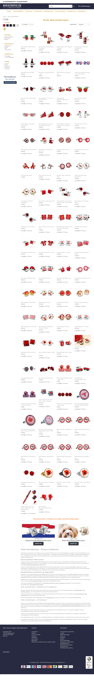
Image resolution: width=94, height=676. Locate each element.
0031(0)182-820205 (8, 634)
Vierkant (7, 67)
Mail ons (5, 636)
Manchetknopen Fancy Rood (82, 149)
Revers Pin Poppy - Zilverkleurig (82, 482)
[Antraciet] (14, 25)
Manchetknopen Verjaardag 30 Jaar (64, 457)
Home (4, 16)
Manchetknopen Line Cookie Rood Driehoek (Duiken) (46, 124)
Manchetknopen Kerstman (81, 226)
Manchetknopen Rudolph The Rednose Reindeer (46, 327)
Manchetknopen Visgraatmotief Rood (28, 99)
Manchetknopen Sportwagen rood (64, 73)
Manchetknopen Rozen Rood (28, 352)
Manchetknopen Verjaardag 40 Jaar (28, 457)
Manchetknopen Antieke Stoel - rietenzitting (46, 47)
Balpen (6, 39)
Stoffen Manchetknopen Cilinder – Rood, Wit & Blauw (28, 404)
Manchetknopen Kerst (37, 581)
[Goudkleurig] (4, 29)
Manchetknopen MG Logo (63, 149)
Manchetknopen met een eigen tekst (30, 610)
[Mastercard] (50, 666)
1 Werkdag (7, 56)
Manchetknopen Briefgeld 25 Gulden (82, 253)
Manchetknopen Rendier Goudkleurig (27, 201)
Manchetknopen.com (48, 662)
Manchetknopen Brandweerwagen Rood (62, 99)
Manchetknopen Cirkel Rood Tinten (81, 201)
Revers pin (7, 38)
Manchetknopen (9, 36)
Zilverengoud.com (60, 662)
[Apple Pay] (65, 666)
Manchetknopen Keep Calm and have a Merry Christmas (64, 227)
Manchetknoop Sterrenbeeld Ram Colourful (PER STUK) (81, 404)
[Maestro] (34, 666)
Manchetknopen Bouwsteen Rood (47, 201)
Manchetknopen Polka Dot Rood (29, 149)
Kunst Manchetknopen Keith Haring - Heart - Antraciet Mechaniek (45, 401)
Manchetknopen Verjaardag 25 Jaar (46, 457)
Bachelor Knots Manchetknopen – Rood (46, 73)
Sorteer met (73, 24)
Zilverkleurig (8, 49)
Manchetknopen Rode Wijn (27, 72)
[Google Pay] (71, 666)
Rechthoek (7, 66)
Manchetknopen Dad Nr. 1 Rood (46, 252)
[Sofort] (60, 666)
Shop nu (38, 543)
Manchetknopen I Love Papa (82, 326)
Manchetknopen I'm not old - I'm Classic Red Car (46, 99)
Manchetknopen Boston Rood (28, 252)
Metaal (6, 47)
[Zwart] (10, 25)
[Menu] (92, 657)
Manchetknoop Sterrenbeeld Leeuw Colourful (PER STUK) (28, 430)
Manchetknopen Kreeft (26, 175)
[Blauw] (7, 25)
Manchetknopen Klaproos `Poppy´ (47, 353)
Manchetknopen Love (80, 346)
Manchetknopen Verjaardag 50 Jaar (64, 430)
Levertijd (77, 350)
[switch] (89, 667)
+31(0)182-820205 (21, 1)
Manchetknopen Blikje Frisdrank (64, 352)
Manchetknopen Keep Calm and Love (46, 227)
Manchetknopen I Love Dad (63, 252)
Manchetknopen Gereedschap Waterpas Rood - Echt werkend (64, 201)
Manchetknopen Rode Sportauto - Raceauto (64, 47)
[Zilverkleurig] (17, 25)
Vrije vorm (7, 68)
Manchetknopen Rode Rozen (50, 577)
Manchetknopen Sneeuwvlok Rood (64, 176)
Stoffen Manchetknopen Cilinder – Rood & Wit (64, 378)
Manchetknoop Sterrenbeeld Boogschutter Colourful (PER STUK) (46, 431)
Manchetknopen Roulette (27, 378)
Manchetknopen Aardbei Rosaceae (80, 99)
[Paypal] (28, 666)
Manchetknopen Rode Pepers (28, 46)
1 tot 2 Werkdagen (9, 57)
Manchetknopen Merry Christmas (29, 326)
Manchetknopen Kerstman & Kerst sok (46, 150)
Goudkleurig (8, 45)
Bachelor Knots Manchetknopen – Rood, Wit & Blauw (82, 73)
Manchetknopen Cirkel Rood (28, 226)
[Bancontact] (55, 666)
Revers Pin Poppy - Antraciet (64, 482)
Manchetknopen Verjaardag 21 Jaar (82, 457)
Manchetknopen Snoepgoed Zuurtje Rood (28, 124)
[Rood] (4, 25)
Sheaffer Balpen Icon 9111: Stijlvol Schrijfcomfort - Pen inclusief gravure (27, 508)
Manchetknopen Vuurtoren (81, 123)
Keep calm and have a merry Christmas (54, 583)
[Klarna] (44, 666)
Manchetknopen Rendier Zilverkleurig (81, 176)
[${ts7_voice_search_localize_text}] (71, 6)
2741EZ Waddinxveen (9, 633)
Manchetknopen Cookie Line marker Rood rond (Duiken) (64, 124)
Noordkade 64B (7, 631)
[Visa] (39, 666)
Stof (6, 48)
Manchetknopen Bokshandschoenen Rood (45, 507)
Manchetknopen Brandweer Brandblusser (81, 47)
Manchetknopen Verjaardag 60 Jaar (82, 430)
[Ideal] (23, 666)
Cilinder (7, 63)
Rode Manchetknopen (13, 16)
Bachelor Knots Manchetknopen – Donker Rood (64, 404)
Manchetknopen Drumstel (45, 175)
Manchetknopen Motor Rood (46, 378)
